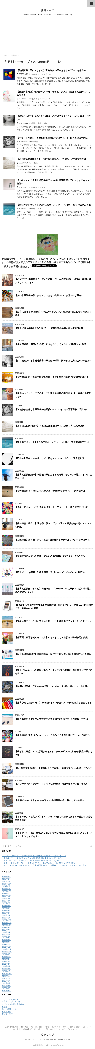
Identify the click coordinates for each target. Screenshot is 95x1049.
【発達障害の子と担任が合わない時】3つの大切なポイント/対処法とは (50, 491)
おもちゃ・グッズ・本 (41, 74)
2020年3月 (6, 988)
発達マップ (47, 10)
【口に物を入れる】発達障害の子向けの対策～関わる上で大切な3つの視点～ (53, 360)
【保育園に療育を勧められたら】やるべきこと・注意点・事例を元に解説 (51, 637)
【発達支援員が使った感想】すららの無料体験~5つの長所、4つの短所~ (50, 556)
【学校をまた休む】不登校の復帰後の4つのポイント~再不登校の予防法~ (53, 138)
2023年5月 (6, 908)
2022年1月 (6, 944)
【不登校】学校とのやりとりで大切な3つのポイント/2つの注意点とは (49, 458)
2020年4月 (6, 986)
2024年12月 (7, 884)
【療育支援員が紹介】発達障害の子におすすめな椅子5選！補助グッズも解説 (53, 654)
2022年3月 (6, 940)
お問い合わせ (49, 1029)
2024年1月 (6, 889)
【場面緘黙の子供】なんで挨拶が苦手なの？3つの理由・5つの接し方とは (51, 719)
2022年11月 (6, 923)
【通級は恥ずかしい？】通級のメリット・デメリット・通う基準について (51, 507)
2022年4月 (6, 937)
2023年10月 (7, 896)
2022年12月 (7, 920)
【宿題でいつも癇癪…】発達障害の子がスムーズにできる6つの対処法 (50, 572)
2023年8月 (6, 901)
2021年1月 (6, 971)
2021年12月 (7, 947)
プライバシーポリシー (74, 1029)
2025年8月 (6, 877)
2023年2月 (6, 915)
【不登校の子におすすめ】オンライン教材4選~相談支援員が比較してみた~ (52, 784)
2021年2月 (6, 969)
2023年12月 (7, 891)
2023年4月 (6, 911)
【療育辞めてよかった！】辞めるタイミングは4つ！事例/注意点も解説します (53, 702)
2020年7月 (6, 978)
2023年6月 (6, 906)
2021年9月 (6, 954)
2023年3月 (6, 913)
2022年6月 (6, 932)
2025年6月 (6, 879)
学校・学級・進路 (39, 123)
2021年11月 (6, 949)
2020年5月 (6, 983)
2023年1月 (6, 918)
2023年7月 (6, 903)
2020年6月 (6, 981)
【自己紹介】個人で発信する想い (31, 1029)
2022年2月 (6, 942)
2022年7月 (6, 930)
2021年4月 (6, 964)
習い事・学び (7, 1014)
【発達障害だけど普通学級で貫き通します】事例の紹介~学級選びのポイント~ (53, 377)
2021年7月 (6, 957)
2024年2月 (6, 886)
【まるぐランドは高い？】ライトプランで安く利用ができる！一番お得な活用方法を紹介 (39, 863)
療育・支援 (36, 209)
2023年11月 (6, 894)
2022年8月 (6, 928)
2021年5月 (6, 961)
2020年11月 (6, 976)
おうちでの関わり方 (10, 999)
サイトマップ (60, 1029)
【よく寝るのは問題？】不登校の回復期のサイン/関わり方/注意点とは (51, 159)
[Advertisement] (47, 34)
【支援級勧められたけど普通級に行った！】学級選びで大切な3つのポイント (53, 621)
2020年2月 (6, 991)
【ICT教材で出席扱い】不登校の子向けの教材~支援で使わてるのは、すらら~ (53, 768)
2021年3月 (6, 966)
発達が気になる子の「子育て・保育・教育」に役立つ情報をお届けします (47, 1039)
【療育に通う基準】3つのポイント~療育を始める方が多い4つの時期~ (49, 328)
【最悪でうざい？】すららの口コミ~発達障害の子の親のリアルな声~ (49, 800)
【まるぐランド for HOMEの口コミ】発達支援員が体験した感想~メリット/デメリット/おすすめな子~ (44, 865)
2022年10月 (7, 925)
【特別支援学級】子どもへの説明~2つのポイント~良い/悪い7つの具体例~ (51, 686)
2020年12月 (7, 974)
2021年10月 (7, 952)
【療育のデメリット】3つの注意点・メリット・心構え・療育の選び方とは (54, 205)
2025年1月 (6, 881)
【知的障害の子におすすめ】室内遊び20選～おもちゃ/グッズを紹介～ (51, 70)
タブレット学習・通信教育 (13, 1004)
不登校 (35, 142)
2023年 (12, 55)
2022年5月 (6, 935)
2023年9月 (6, 898)
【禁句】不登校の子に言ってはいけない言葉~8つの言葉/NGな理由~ (48, 295)
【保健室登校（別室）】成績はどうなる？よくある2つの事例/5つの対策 (50, 344)
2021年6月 (6, 959)
